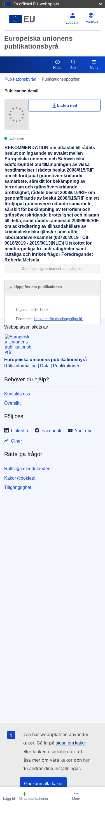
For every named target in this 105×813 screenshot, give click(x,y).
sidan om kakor (71, 743)
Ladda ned (67, 105)
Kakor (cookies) (19, 478)
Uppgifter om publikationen (38, 287)
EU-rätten (16, 138)
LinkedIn (19, 430)
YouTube (84, 430)
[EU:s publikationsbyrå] (22, 19)
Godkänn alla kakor (43, 783)
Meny (94, 68)
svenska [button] (92, 22)
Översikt (12, 403)
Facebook (51, 430)
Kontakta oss (17, 393)
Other (16, 441)
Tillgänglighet (17, 487)
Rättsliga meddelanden (27, 468)
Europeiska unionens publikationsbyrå (38, 42)
